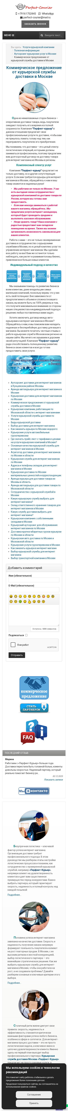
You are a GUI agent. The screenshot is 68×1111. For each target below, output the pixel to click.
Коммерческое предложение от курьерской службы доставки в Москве (34, 72)
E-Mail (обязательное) (21, 585)
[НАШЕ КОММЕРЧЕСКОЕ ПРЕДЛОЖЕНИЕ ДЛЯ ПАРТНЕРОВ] (34, 687)
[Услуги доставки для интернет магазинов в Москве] (34, 6)
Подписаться (16, 635)
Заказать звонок (35, 24)
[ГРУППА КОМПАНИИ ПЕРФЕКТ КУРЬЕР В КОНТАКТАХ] (34, 791)
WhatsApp (48, 13)
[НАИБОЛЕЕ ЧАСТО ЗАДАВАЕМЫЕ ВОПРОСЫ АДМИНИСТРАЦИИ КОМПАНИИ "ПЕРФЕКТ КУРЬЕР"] (34, 731)
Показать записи (53, 779)
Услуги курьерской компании (38, 47)
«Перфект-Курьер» (48, 1059)
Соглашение (34, 1094)
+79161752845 (27, 13)
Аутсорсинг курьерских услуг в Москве (35, 53)
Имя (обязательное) (20, 575)
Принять (34, 1103)
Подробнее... (14, 895)
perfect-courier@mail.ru (37, 17)
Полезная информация (26, 50)
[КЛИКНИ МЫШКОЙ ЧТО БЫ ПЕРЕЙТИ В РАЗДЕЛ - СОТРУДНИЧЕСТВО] (34, 708)
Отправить (17, 655)
